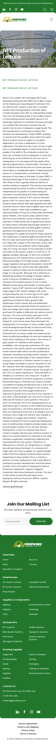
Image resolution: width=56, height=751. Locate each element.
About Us (33, 559)
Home (5, 559)
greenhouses (17, 486)
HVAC (5, 614)
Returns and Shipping (28, 727)
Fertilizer (6, 678)
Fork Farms (8, 636)
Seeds (5, 664)
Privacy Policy (28, 730)
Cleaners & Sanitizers (39, 668)
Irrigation (7, 609)
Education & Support (12, 569)
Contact (33, 564)
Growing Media (10, 659)
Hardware (33, 614)
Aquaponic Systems (38, 632)
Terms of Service (28, 733)
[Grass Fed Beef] (12, 41)
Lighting (6, 604)
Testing (32, 659)
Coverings (33, 609)
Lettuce (6, 486)
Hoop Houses (9, 591)
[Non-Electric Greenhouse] (5, 41)
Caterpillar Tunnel (37, 582)
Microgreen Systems (12, 641)
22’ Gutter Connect (12, 587)
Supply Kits (8, 654)
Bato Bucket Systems (13, 632)
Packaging (34, 664)
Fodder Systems (36, 627)
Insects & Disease (37, 654)
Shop (5, 564)
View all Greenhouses (39, 587)
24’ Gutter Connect (12, 582)
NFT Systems (9, 627)
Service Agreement (28, 723)
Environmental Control (39, 604)
